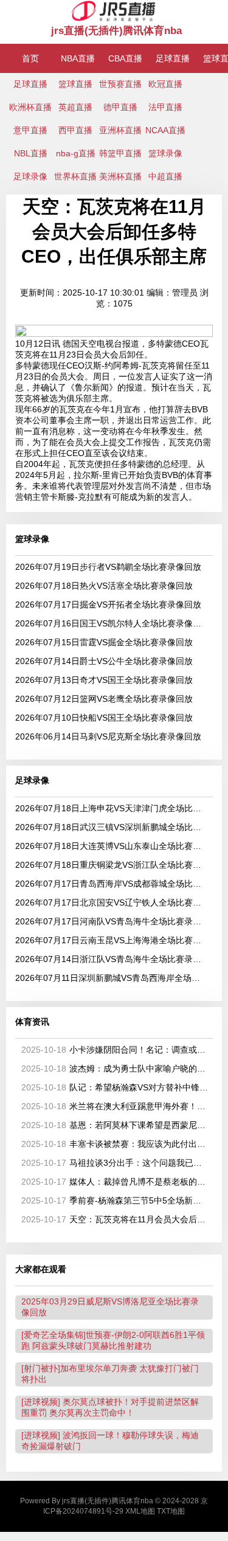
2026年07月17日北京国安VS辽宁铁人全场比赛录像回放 (112, 902)
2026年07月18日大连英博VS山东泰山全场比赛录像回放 (112, 846)
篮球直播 (75, 84)
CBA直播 (125, 58)
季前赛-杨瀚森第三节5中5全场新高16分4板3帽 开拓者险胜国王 (115, 1200)
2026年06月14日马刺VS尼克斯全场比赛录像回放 (108, 736)
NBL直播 (30, 153)
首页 (30, 58)
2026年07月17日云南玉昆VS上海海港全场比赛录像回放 (112, 940)
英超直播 (75, 107)
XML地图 (140, 1511)
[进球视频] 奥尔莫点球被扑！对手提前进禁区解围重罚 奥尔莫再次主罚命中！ (110, 1407)
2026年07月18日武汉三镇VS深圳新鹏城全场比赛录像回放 (112, 827)
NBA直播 (78, 58)
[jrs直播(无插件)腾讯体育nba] (114, 19)
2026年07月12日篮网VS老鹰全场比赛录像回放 (104, 699)
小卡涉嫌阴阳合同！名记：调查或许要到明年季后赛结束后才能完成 (115, 1049)
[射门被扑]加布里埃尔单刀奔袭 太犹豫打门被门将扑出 (110, 1373)
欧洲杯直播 (30, 107)
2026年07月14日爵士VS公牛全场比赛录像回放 (104, 661)
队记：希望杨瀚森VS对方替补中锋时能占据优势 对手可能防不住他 (115, 1087)
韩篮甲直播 (120, 153)
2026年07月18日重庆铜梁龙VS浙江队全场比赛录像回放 (112, 865)
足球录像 (30, 176)
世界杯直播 (75, 176)
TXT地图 (171, 1511)
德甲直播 (120, 107)
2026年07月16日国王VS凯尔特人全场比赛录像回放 (112, 623)
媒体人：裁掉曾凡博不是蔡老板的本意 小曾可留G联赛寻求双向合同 (115, 1181)
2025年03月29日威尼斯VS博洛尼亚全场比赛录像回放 (110, 1307)
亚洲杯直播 (120, 130)
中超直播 (165, 176)
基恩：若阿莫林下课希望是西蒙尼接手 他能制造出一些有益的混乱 (115, 1125)
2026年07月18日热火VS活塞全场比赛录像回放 (104, 585)
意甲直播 (30, 130)
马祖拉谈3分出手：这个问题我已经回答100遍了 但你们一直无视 (115, 1163)
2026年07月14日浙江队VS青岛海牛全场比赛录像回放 (112, 959)
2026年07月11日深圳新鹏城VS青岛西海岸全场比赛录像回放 (112, 978)
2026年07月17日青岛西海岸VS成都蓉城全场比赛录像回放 (112, 883)
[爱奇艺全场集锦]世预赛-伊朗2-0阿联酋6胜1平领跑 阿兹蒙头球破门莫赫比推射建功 (113, 1340)
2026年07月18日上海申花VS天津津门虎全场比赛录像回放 (112, 808)
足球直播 (173, 58)
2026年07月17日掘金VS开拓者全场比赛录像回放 (108, 604)
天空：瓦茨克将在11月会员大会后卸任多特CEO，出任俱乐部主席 (115, 1219)
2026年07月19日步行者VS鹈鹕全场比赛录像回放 (108, 567)
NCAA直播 (165, 130)
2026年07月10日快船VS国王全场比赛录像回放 (104, 717)
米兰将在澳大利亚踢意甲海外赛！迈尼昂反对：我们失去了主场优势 (115, 1106)
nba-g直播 (75, 153)
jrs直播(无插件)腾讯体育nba (116, 30)
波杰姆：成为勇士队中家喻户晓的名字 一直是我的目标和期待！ (115, 1068)
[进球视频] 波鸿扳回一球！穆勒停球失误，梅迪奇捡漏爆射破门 (110, 1440)
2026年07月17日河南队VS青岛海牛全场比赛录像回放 (112, 921)
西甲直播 (75, 130)
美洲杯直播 (120, 176)
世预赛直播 (120, 84)
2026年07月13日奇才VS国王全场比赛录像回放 (104, 680)
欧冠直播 (165, 84)
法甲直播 (165, 107)
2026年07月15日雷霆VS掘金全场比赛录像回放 (104, 642)
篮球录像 (165, 153)
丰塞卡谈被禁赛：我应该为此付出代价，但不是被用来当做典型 (115, 1144)
